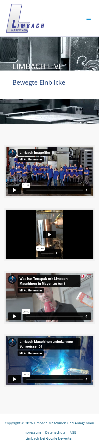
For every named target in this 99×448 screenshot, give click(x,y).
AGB (73, 432)
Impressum (32, 432)
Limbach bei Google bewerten (49, 438)
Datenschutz (55, 432)
